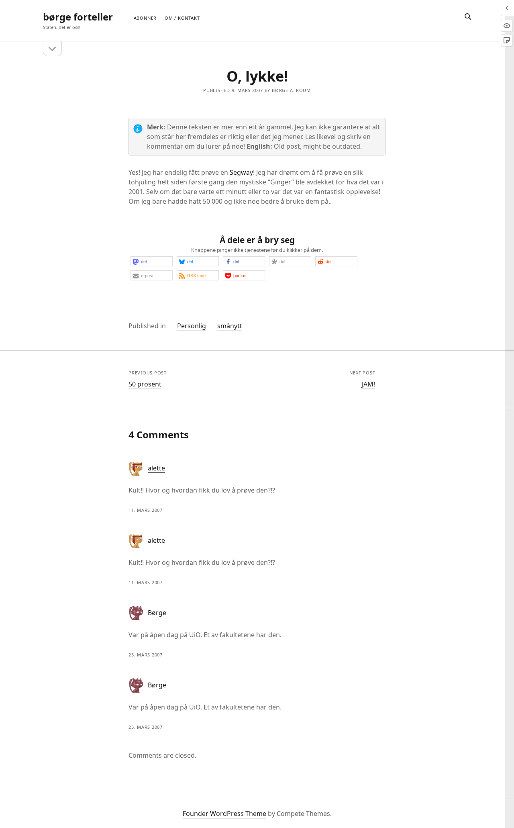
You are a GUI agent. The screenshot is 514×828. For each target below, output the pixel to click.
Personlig (191, 325)
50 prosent (144, 384)
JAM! (368, 384)
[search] (468, 17)
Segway (241, 172)
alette (156, 468)
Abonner (145, 18)
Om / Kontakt (182, 18)
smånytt (229, 325)
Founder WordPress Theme (224, 813)
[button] (152, 261)
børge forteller (78, 16)
